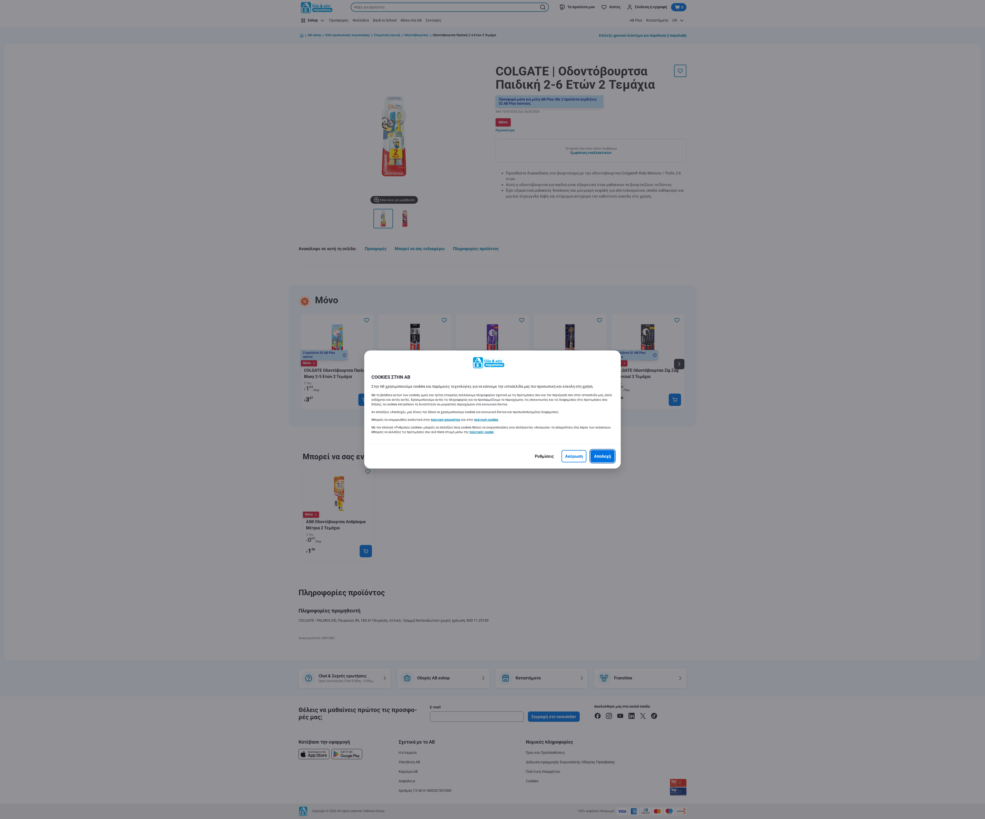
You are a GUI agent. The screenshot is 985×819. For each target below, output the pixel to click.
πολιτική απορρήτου (445, 420)
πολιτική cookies (486, 420)
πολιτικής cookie (481, 432)
